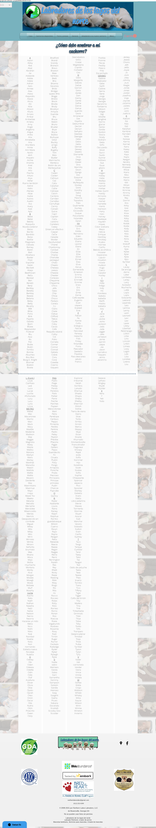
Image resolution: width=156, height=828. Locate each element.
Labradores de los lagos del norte (80, 15)
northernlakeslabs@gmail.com (78, 800)
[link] (130, 36)
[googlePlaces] (120, 743)
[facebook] (127, 743)
